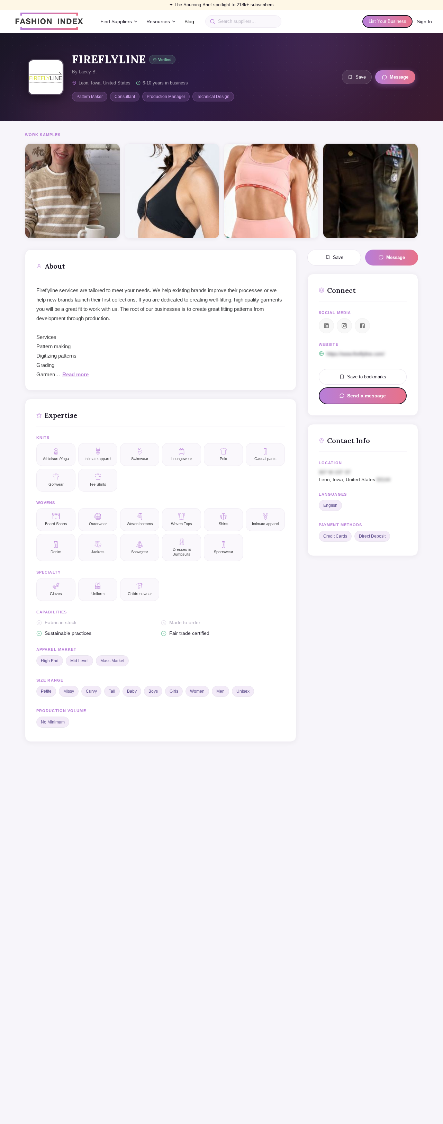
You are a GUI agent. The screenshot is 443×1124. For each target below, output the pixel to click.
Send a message (366, 395)
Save (360, 77)
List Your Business (387, 21)
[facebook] (362, 325)
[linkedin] (326, 325)
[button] (363, 475)
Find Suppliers (116, 21)
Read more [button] (75, 374)
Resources (158, 21)
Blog (189, 21)
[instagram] (344, 325)
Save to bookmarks (366, 376)
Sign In (424, 21)
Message (399, 77)
